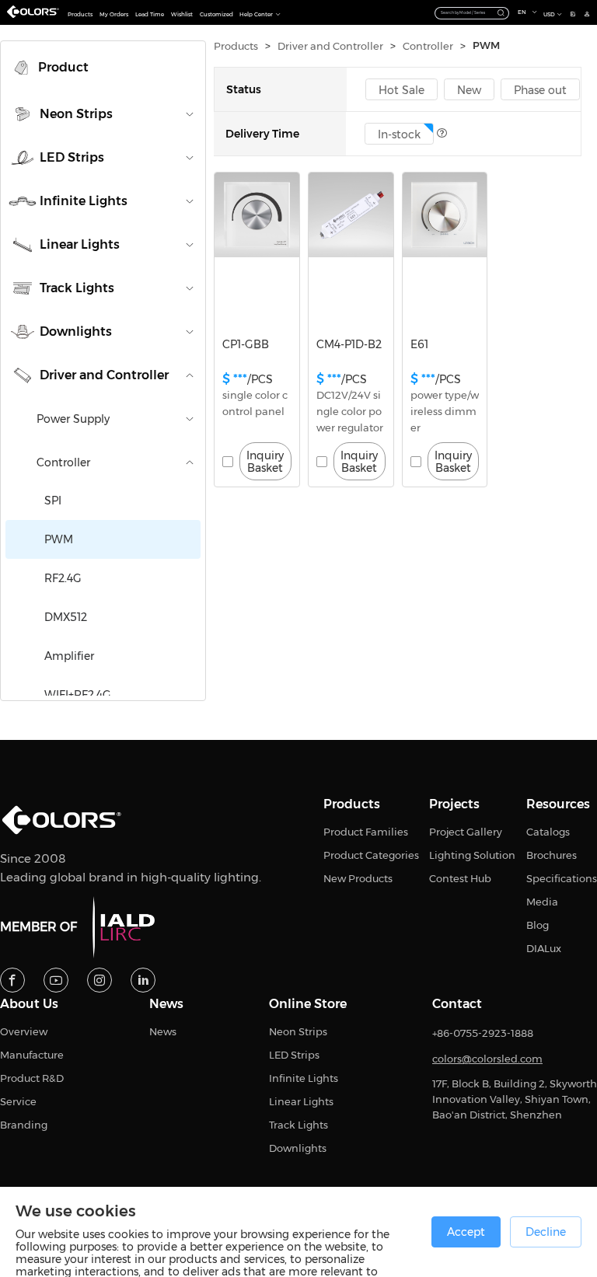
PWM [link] (486, 45)
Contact (457, 1004)
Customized (216, 14)
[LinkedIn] (143, 980)
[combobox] (472, 12)
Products (80, 14)
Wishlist (182, 14)
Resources (558, 804)
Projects (454, 804)
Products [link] (236, 46)
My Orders (114, 14)
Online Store (308, 1004)
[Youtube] (56, 980)
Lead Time (149, 14)
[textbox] (466, 12)
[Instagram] (99, 980)
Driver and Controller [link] (330, 46)
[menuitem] (103, 67)
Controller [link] (428, 46)
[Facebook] (12, 980)
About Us (29, 1004)
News (166, 1004)
